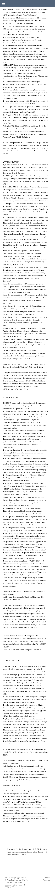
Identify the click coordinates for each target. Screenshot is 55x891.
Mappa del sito (20, 878)
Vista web (46, 880)
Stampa (10, 878)
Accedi (47, 878)
